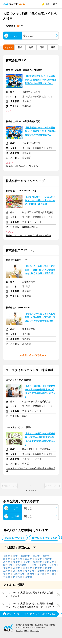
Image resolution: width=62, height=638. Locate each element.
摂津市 (48, 568)
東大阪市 (29, 571)
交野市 (6, 574)
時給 (31, 47)
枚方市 (6, 562)
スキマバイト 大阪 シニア (44, 538)
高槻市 (28, 559)
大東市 (43, 565)
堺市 (15, 556)
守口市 (48, 559)
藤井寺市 (17, 571)
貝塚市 (38, 559)
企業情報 (19, 625)
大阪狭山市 (18, 574)
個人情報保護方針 (38, 627)
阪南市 (30, 574)
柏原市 (16, 568)
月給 (53, 47)
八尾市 (26, 562)
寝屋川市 (7, 565)
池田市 (46, 556)
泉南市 (40, 571)
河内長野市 (20, 565)
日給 (42, 47)
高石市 (6, 571)
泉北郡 (40, 574)
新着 (20, 47)
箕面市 (6, 568)
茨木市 (16, 562)
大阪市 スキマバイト (15, 538)
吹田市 (6, 559)
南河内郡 (17, 577)
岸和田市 (25, 556)
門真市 (38, 568)
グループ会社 (25, 627)
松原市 (33, 565)
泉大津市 (17, 559)
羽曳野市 (27, 568)
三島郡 (6, 577)
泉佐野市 (37, 562)
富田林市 (49, 562)
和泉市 (52, 565)
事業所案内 (29, 625)
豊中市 (36, 556)
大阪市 (6, 556)
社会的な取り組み (41, 625)
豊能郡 (50, 574)
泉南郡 (28, 577)
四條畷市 (51, 571)
